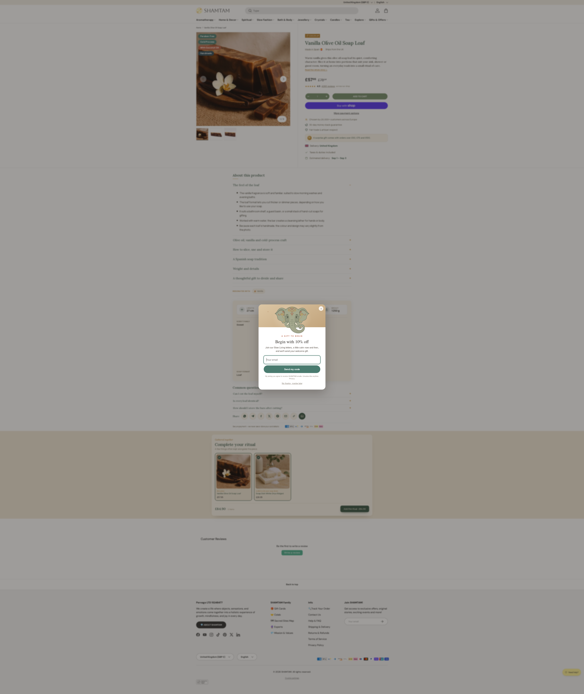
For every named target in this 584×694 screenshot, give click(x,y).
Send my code (292, 369)
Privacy (292, 378)
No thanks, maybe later (292, 383)
